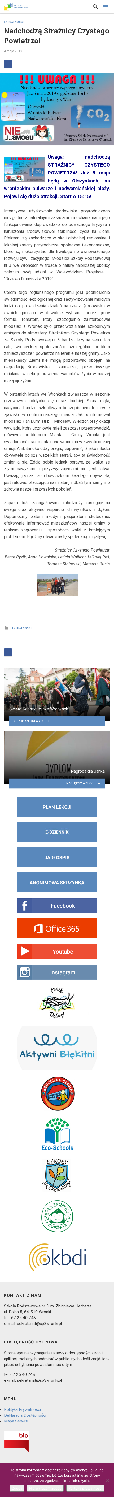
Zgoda (17, 1488)
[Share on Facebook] (8, 64)
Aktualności (14, 22)
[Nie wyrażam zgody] (107, 1480)
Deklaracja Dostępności (25, 1415)
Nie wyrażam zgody (45, 1488)
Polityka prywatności (85, 1488)
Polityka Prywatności (22, 1409)
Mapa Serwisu (16, 1421)
